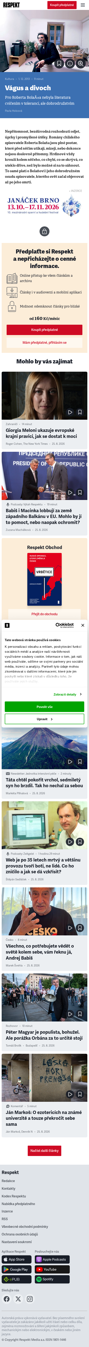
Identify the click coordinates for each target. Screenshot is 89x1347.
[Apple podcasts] (52, 1259)
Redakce (8, 1181)
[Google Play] (17, 1269)
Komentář (17, 1106)
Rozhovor (12, 1026)
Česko (9, 940)
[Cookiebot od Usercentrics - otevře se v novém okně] (56, 625)
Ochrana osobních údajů (20, 1234)
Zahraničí (11, 424)
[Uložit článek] (59, 63)
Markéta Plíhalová (17, 793)
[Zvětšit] (44, 41)
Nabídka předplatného (18, 1204)
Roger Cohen (14, 444)
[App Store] (17, 1259)
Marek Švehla (14, 965)
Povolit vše (45, 707)
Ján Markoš (13, 1131)
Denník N (27, 1131)
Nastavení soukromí (17, 1242)
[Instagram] (30, 1302)
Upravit (42, 719)
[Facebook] (7, 1302)
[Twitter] (18, 1302)
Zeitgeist (28, 854)
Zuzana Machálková (18, 530)
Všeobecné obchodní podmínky (25, 1227)
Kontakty (8, 1189)
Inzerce (7, 1211)
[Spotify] (52, 1279)
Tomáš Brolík (13, 1045)
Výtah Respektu (33, 504)
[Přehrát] (70, 412)
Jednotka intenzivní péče (40, 773)
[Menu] (83, 5)
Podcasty (16, 504)
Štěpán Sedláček (16, 879)
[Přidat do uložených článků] (80, 412)
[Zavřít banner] (82, 625)
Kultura (9, 79)
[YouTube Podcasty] (52, 1269)
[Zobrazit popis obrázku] (70, 63)
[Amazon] (17, 1279)
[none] (81, 63)
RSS (5, 1219)
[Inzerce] (44, 205)
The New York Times (35, 444)
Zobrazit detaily (65, 694)
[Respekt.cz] (11, 4)
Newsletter (17, 773)
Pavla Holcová (13, 111)
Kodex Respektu (14, 1196)
